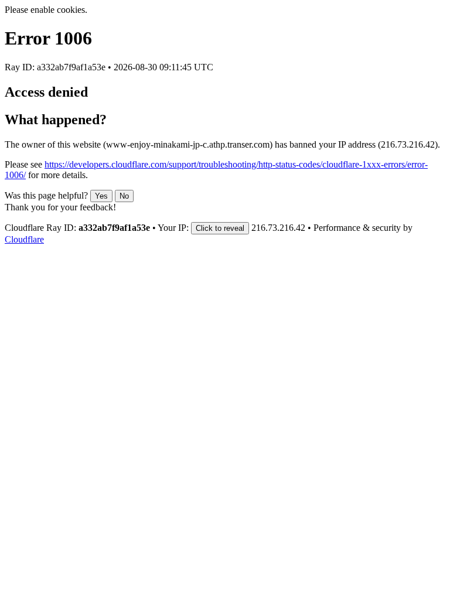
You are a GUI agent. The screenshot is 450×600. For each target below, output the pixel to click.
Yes (101, 196)
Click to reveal (220, 228)
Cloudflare (24, 239)
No (124, 196)
